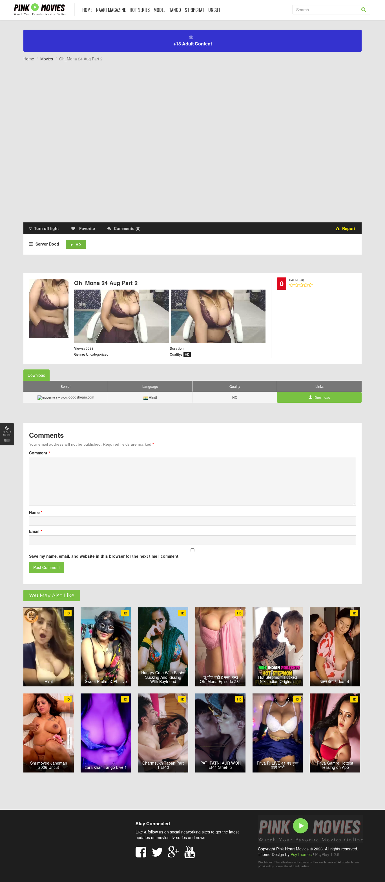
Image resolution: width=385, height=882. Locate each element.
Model (159, 9)
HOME (87, 9)
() (127, 228)
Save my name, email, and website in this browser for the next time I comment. (104, 556)
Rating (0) (296, 280)
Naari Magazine (111, 9)
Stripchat (194, 9)
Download (36, 375)
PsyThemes (301, 854)
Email (35, 531)
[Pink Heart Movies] (40, 9)
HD (78, 244)
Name (35, 512)
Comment (39, 453)
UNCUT (214, 9)
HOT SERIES (140, 9)
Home (28, 59)
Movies (46, 59)
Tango (175, 9)
